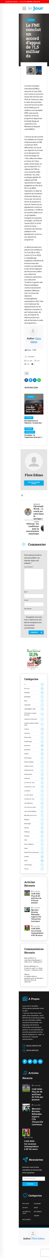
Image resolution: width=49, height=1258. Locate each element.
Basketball (33, 697)
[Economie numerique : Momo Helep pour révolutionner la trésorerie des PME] (34, 404)
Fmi (27, 373)
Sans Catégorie (33, 844)
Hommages (33, 758)
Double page (33, 741)
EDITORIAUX (38, 1211)
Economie (30, 20)
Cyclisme (33, 733)
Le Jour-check (33, 795)
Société (33, 856)
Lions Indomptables (33, 811)
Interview (33, 778)
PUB (33, 840)
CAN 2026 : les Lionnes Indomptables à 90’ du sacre (37, 931)
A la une (33, 688)
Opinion (33, 828)
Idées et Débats (33, 762)
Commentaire (29, 567)
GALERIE (36, 1215)
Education (33, 750)
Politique (33, 832)
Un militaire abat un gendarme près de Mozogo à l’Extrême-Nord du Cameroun (33, 979)
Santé (33, 848)
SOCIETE (25, 1207)
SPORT (36, 1207)
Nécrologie (33, 823)
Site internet (27, 608)
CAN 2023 (33, 705)
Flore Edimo (31, 357)
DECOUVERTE (26, 1219)
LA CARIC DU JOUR (26, 1212)
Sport (33, 860)
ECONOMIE (37, 1203)
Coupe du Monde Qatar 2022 (33, 724)
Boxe (33, 701)
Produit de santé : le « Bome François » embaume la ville (33, 969)
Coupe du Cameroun (33, 719)
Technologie (30, 432)
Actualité (33, 692)
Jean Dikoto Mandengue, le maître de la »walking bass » (33, 961)
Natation (33, 819)
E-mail (26, 600)
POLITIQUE (25, 1203)
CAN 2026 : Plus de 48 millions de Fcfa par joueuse (36, 898)
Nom (26, 592)
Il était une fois (33, 766)
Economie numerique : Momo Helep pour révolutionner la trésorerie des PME (33, 412)
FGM (25, 974)
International (33, 774)
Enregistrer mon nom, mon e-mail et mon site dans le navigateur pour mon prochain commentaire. (33, 622)
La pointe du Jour (33, 787)
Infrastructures (33, 770)
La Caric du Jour (33, 782)
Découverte (33, 737)
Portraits (33, 836)
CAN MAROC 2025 (33, 709)
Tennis (33, 869)
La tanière (33, 791)
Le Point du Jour (33, 799)
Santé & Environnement (33, 852)
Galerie (33, 754)
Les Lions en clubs (33, 807)
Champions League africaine (33, 714)
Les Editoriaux (33, 803)
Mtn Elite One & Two (33, 815)
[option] (34, 70)
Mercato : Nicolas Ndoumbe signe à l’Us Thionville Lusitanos (36, 915)
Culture (33, 729)
